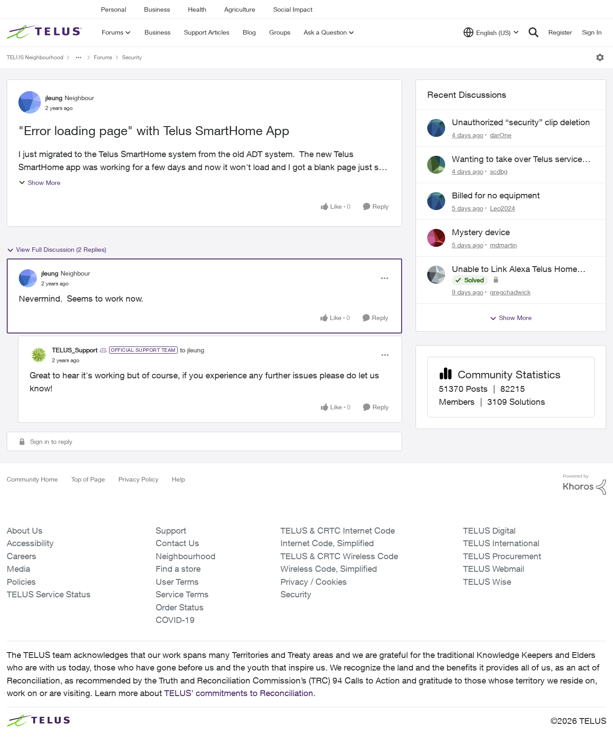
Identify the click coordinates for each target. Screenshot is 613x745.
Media (18, 569)
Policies (21, 582)
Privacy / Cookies (313, 582)
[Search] (533, 32)
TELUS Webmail (493, 569)
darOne (501, 135)
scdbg (499, 171)
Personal (113, 9)
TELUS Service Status (49, 594)
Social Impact (292, 9)
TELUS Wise (487, 582)
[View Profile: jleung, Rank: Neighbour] (29, 102)
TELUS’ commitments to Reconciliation (238, 693)
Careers (21, 556)
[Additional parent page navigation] (78, 57)
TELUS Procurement (502, 556)
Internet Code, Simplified (327, 543)
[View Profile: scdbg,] (436, 165)
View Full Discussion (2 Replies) (61, 249)
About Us (25, 530)
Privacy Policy (138, 479)
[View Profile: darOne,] (436, 128)
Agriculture (239, 9)
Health (197, 9)
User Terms (177, 582)
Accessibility (30, 543)
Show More (44, 182)
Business (157, 9)
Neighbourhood (185, 556)
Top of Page (88, 479)
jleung (53, 97)
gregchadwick (510, 292)
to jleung (192, 350)
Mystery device (481, 232)
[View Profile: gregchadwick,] (436, 275)
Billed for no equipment (496, 195)
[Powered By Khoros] (584, 484)
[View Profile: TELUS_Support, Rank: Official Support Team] (39, 355)
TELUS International (501, 543)
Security (132, 57)
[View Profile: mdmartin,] (436, 238)
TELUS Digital (489, 530)
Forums (103, 57)
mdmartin (503, 245)
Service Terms (182, 594)
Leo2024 (502, 208)
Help (178, 479)
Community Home (32, 479)
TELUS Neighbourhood (35, 57)
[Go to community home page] (45, 32)
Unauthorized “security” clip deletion (521, 122)
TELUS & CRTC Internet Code (337, 530)
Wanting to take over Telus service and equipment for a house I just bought (517, 159)
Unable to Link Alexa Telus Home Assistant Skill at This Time (514, 269)
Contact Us (177, 543)
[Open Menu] (600, 57)
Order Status (180, 607)
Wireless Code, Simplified (328, 569)
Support (171, 530)
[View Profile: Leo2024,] (436, 201)
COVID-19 (175, 620)
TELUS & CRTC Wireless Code (339, 556)
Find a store (178, 569)
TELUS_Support (74, 350)
